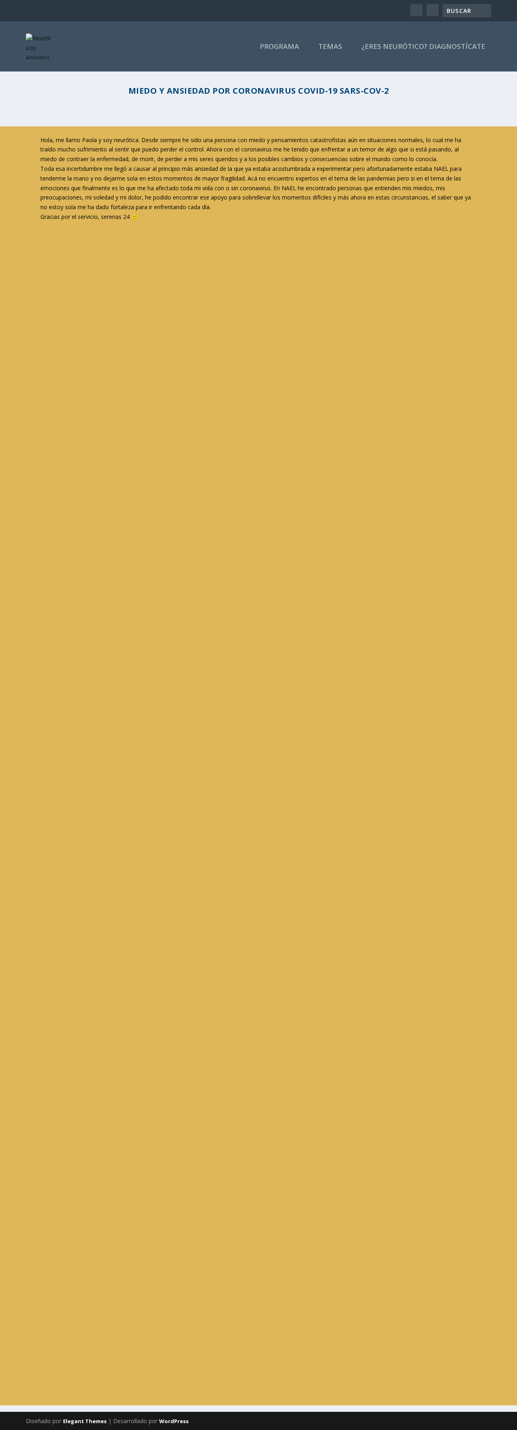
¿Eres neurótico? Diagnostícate (423, 47)
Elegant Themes (85, 1421)
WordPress (174, 1421)
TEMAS (330, 47)
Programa (279, 47)
